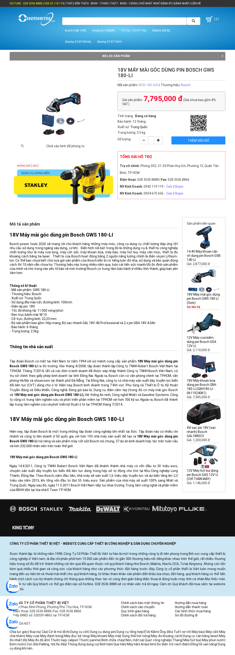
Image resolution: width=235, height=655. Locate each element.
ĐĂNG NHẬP (181, 3)
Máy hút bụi (191, 640)
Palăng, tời (47, 644)
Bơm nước (17, 644)
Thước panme (89, 640)
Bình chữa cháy (112, 640)
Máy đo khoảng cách (166, 636)
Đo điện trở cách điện (173, 644)
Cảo (44, 632)
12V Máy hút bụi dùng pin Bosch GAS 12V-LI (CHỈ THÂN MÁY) (202, 475)
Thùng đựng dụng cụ (82, 644)
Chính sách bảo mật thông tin (142, 603)
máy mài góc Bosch (163, 390)
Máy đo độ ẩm (38, 640)
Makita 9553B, (161, 30)
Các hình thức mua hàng (193, 611)
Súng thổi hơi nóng (136, 636)
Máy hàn (133, 644)
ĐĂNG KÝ (166, 3)
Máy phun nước (213, 640)
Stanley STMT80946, (78, 41)
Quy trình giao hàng (135, 611)
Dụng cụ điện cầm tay (110, 390)
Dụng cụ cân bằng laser (200, 636)
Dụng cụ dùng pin (102, 632)
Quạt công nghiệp (158, 640)
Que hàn (119, 644)
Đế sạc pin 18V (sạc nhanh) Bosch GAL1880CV (201, 432)
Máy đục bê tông (76, 636)
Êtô (146, 632)
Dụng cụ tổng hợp (130, 632)
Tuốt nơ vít (182, 632)
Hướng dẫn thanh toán (191, 607)
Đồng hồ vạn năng (203, 644)
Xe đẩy (61, 644)
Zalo (169, 186)
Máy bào (198, 632)
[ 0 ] (216, 19)
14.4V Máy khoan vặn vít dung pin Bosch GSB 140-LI (204, 256)
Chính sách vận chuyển (138, 607)
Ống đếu (166, 632)
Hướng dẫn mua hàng (190, 603)
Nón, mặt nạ (134, 640)
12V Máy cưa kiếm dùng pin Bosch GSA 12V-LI (201, 342)
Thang (177, 640)
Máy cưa (32, 636)
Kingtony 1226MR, (103, 30)
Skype (178, 186)
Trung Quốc (139, 127)
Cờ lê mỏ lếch (59, 632)
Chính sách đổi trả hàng (138, 615)
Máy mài (114, 636)
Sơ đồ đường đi (186, 615)
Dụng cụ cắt (79, 632)
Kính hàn (106, 644)
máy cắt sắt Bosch (85, 441)
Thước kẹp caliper (63, 640)
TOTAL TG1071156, (134, 30)
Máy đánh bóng (51, 636)
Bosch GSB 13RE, (76, 30)
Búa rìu (35, 632)
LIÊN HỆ (195, 3)
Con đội (32, 644)
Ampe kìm (148, 644)
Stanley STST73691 (109, 41)
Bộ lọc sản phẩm (116, 56)
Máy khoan (98, 636)
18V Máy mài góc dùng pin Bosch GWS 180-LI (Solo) (203, 299)
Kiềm (154, 632)
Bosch (185, 85)
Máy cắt (212, 632)
